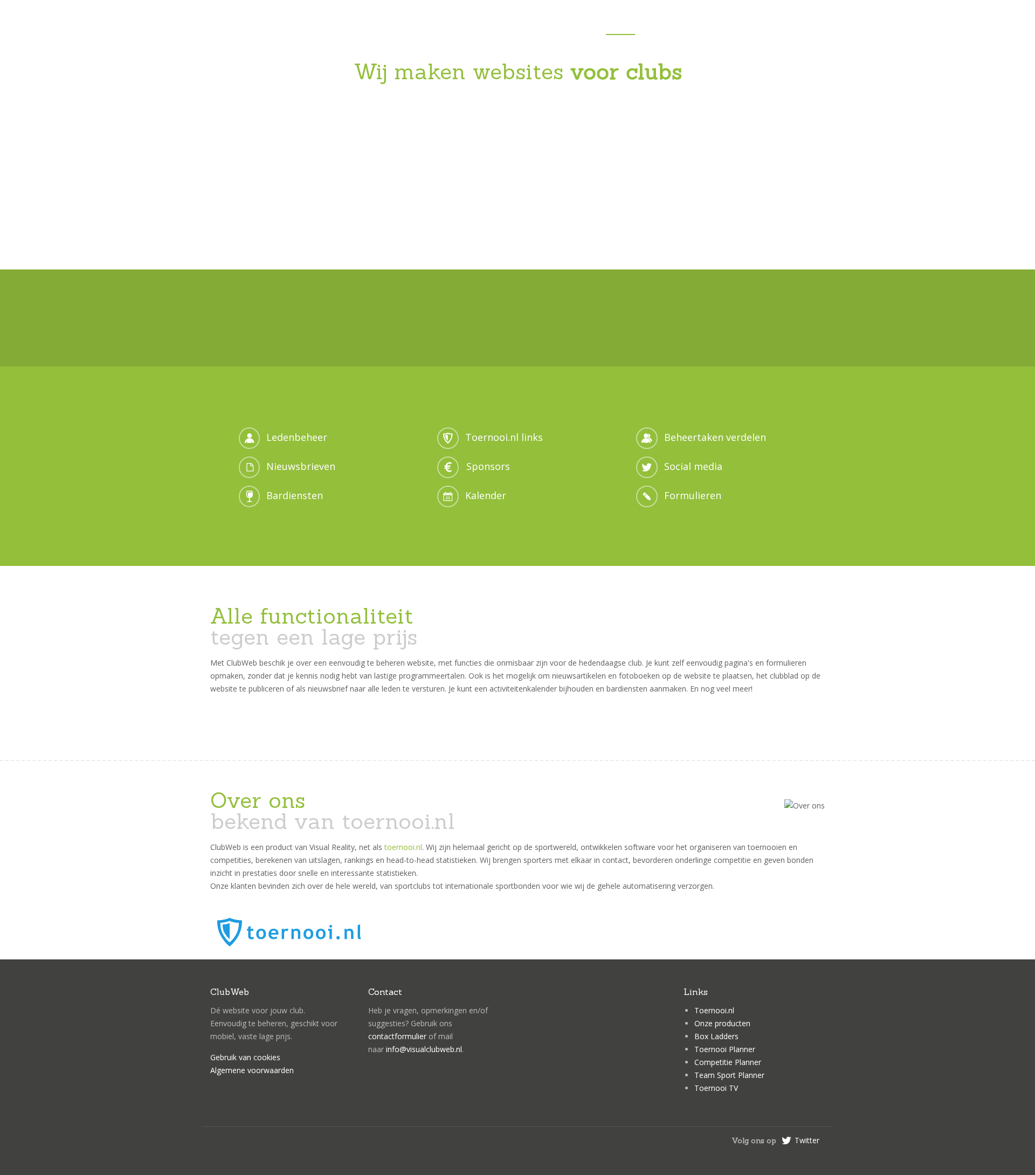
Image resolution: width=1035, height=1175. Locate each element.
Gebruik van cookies (245, 1057)
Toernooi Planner (724, 1049)
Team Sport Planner (729, 1075)
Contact (806, 27)
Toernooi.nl (714, 1010)
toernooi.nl (403, 847)
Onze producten (722, 1023)
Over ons (752, 27)
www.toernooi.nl (745, 333)
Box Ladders (716, 1036)
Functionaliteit (682, 27)
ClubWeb (276, 24)
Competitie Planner (727, 1062)
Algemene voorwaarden (252, 1070)
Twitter (807, 1140)
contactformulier (397, 1036)
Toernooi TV (716, 1088)
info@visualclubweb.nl (424, 1049)
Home (620, 27)
